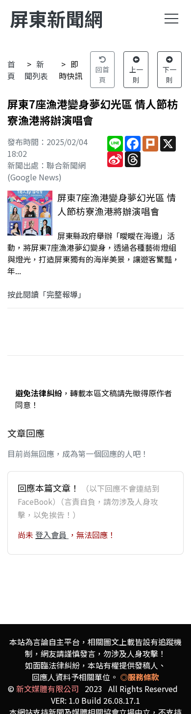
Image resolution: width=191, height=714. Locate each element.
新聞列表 (36, 70)
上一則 (136, 75)
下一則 (169, 75)
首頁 (11, 70)
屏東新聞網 (56, 18)
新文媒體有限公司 (47, 688)
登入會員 (52, 535)
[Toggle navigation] (171, 18)
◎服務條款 (139, 677)
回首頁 (102, 75)
